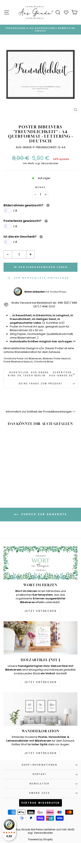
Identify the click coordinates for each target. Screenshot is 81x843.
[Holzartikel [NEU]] (40, 638)
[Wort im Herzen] (40, 563)
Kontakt (39, 774)
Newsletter (39, 783)
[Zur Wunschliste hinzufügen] (26, 437)
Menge (40, 187)
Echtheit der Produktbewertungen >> (51, 412)
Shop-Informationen (40, 764)
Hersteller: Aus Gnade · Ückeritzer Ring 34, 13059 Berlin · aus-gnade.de (40, 374)
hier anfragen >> (64, 341)
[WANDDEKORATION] (40, 709)
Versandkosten (49, 163)
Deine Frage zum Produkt (40, 383)
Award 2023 (39, 793)
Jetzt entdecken (40, 611)
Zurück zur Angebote (43, 514)
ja (15, 210)
